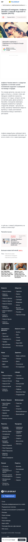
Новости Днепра (7, 298)
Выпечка (18, 466)
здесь (20, 250)
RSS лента (5, 529)
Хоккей (18, 340)
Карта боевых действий (6, 404)
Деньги (4, 333)
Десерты (18, 474)
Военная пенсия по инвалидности (7, 475)
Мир (2, 372)
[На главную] (14, 2)
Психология (19, 364)
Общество (18, 288)
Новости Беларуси (5, 390)
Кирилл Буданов (7, 445)
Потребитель (20, 378)
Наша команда (6, 520)
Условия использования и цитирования (13, 509)
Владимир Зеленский (5, 428)
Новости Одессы (7, 301)
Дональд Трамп (6, 431)
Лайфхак (18, 389)
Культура (18, 386)
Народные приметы (19, 432)
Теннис (18, 337)
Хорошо (21, 539)
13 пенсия (5, 466)
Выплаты (18, 296)
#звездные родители (11, 257)
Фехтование (19, 345)
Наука (3, 352)
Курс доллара (6, 344)
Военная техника (7, 418)
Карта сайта (5, 523)
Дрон (3, 364)
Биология (5, 361)
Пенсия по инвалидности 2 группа (7, 471)
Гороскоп (18, 375)
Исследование (20, 366)
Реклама (4, 512)
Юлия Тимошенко (7, 450)
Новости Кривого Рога (7, 311)
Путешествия (20, 383)
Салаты (18, 477)
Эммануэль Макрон (5, 437)
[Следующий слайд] (26, 5)
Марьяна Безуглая (5, 454)
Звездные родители (13, 237)
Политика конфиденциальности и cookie (13, 504)
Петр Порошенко (7, 448)
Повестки (19, 403)
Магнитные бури (21, 392)
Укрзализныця (6, 347)
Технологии (5, 356)
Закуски (18, 480)
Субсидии (19, 299)
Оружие (4, 413)
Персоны (4, 424)
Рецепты (17, 463)
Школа (18, 305)
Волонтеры (5, 415)
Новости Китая (6, 386)
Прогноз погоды (20, 314)
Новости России (7, 381)
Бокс (17, 334)
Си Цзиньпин (6, 434)
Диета (18, 361)
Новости (4, 288)
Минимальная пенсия (6, 479)
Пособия (18, 312)
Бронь (18, 406)
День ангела (19, 441)
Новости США (6, 378)
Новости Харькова (5, 294)
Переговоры (6, 410)
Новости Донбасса (5, 315)
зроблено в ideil (5, 536)
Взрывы (4, 407)
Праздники (18, 424)
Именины (19, 443)
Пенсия (3, 463)
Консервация (20, 469)
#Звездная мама (9, 253)
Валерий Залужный (5, 441)
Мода (17, 381)
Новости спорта (20, 328)
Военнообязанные (21, 411)
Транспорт (5, 336)
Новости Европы (7, 375)
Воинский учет (20, 414)
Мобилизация (19, 400)
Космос (4, 358)
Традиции (19, 435)
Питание (18, 358)
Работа (18, 294)
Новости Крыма (7, 319)
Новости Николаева (5, 322)
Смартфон (5, 366)
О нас (3, 501)
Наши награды (6, 515)
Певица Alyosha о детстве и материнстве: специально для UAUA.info (16, 242)
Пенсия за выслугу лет (5, 484)
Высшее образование (20, 308)
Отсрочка (18, 409)
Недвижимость (6, 339)
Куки (13, 539)
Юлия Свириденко (7, 457)
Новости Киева (6, 291)
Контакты (4, 518)
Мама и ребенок (20, 356)
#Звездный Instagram (11, 255)
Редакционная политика (9, 507)
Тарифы (4, 341)
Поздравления (20, 394)
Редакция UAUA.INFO (11, 17)
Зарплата (19, 291)
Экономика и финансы (5, 329)
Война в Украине (6, 400)
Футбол (18, 332)
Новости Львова (7, 303)
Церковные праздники (19, 428)
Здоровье (18, 352)
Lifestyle (17, 372)
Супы (17, 472)
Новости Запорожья (5, 307)
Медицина (19, 302)
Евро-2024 (19, 343)
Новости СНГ (6, 383)
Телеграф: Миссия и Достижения (11, 526)
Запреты (18, 438)
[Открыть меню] (2, 2)
